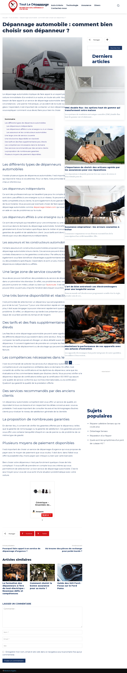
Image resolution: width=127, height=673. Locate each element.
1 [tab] (42, 520)
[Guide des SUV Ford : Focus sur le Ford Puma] (69, 572)
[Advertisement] (106, 388)
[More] (107, 39)
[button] (118, 5)
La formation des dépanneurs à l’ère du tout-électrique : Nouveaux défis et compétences (13, 588)
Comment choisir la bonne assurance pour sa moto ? (41, 586)
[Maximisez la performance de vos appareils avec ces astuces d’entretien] (95, 324)
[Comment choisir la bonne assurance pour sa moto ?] (42, 572)
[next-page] (70, 362)
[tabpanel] (42, 499)
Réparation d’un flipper (100, 435)
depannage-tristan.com (45, 207)
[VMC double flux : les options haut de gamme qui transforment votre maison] (95, 85)
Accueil (5, 18)
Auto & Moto (13, 18)
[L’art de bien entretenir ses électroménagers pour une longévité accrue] (95, 264)
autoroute (51, 284)
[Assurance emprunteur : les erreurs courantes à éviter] (95, 205)
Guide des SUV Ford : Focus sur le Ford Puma (69, 586)
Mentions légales (10, 671)
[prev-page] (66, 362)
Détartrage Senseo (99, 431)
